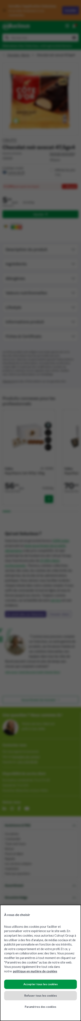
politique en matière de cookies (35, 971)
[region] (40, 963)
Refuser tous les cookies (40, 995)
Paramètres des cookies (40, 1006)
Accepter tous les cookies (40, 984)
